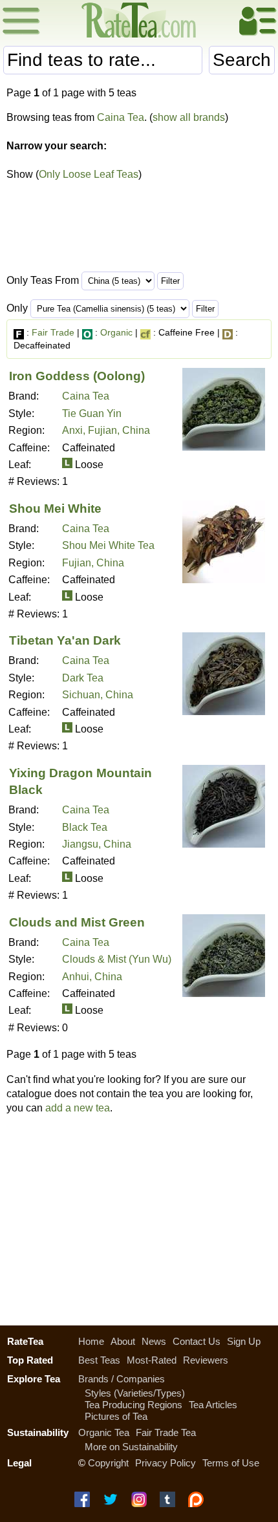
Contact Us (196, 1341)
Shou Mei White (55, 508)
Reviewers (205, 1360)
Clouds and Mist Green (77, 922)
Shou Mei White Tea (108, 545)
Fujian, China (93, 562)
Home (91, 1341)
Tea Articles (213, 1404)
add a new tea (77, 1107)
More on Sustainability (131, 1446)
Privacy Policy (165, 1462)
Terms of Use (230, 1462)
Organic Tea (103, 1432)
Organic (116, 332)
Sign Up (244, 1341)
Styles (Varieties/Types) (135, 1393)
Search (242, 60)
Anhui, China (92, 976)
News (154, 1341)
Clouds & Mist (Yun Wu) (116, 959)
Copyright (108, 1462)
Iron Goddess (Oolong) (77, 376)
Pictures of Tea (116, 1416)
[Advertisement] (139, 1216)
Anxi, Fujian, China (106, 430)
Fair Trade (53, 332)
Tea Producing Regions (133, 1404)
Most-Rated (151, 1360)
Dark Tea (82, 677)
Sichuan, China (97, 694)
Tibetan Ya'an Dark (65, 640)
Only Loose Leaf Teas (88, 174)
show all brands (189, 117)
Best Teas (99, 1360)
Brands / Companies (121, 1378)
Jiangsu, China (96, 844)
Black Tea (84, 827)
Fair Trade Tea (166, 1432)
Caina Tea (120, 117)
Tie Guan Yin (92, 413)
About (123, 1341)
